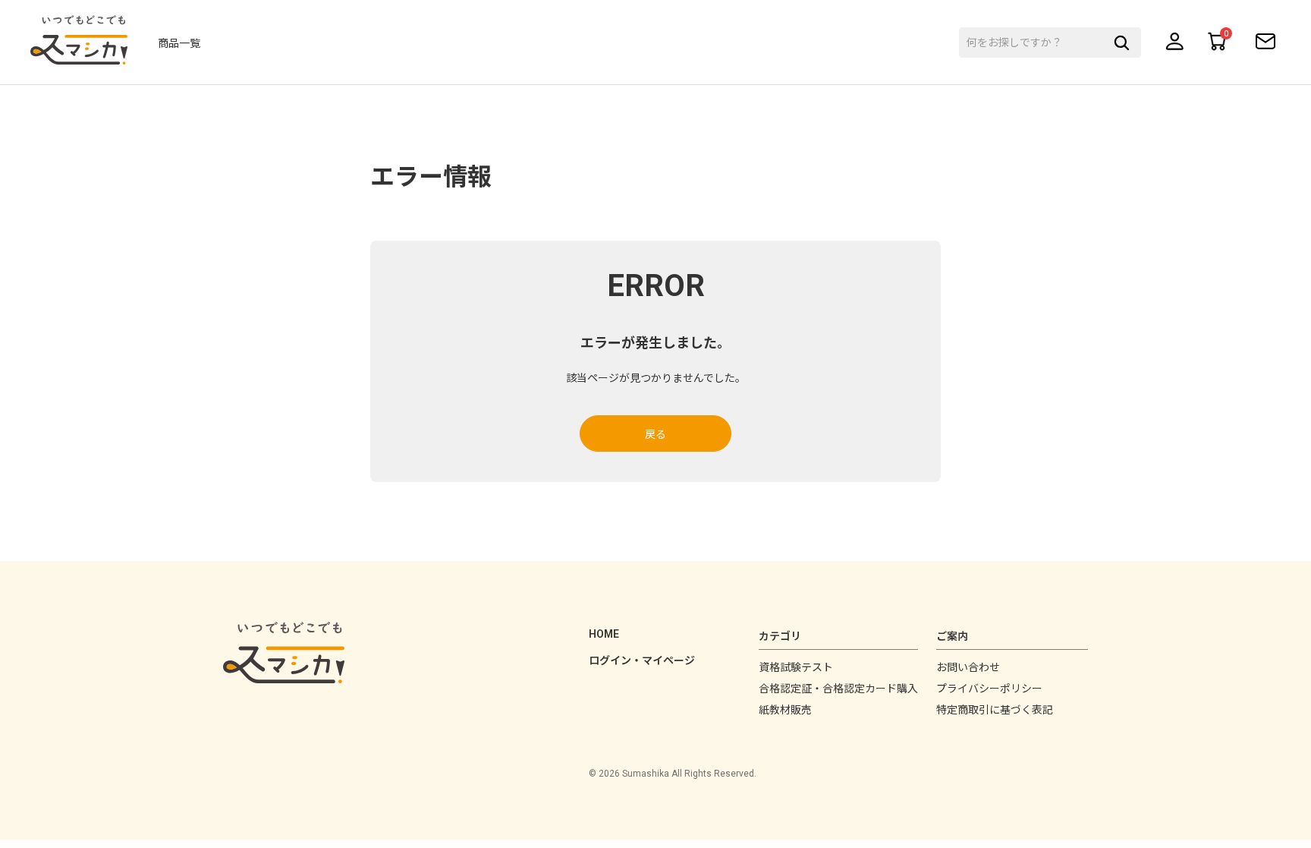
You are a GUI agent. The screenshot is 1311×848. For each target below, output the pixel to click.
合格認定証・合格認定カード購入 (838, 688)
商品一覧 (179, 43)
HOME (604, 634)
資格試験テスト (796, 667)
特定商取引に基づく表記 (994, 710)
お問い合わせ (968, 667)
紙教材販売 (785, 710)
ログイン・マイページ (642, 660)
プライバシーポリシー (989, 688)
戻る (655, 434)
